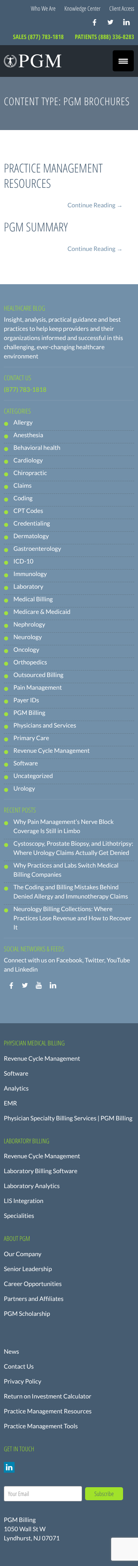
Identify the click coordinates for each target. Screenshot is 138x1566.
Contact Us (19, 1366)
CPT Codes (28, 510)
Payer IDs (26, 700)
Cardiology (28, 460)
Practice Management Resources (53, 176)
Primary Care (31, 738)
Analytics (16, 1088)
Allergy (23, 422)
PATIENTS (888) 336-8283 (104, 37)
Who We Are (43, 8)
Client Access (121, 8)
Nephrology (29, 624)
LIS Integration (23, 1201)
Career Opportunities (33, 1284)
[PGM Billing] (32, 61)
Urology (24, 788)
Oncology (26, 649)
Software (25, 763)
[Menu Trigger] (123, 61)
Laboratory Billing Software (40, 1171)
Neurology (27, 637)
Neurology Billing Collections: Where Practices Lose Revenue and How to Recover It (72, 918)
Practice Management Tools (41, 1426)
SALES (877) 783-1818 (39, 37)
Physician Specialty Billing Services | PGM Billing (68, 1118)
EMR (10, 1103)
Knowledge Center (82, 8)
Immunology (30, 574)
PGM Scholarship (27, 1313)
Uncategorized (33, 776)
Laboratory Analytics (32, 1186)
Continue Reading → (95, 205)
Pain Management (37, 687)
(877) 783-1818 (25, 389)
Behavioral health (36, 447)
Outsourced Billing (38, 675)
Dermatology (31, 536)
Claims (22, 485)
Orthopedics (30, 662)
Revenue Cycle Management (51, 750)
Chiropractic (30, 473)
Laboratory (28, 586)
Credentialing (31, 523)
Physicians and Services (44, 725)
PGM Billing (29, 712)
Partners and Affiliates (34, 1298)
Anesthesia (28, 435)
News (11, 1351)
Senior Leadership (28, 1269)
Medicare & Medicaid (42, 611)
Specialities (19, 1215)
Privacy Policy (22, 1381)
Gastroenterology (37, 548)
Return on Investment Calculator (47, 1396)
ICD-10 (23, 561)
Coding (23, 498)
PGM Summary (36, 227)
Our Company (22, 1254)
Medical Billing (33, 599)
